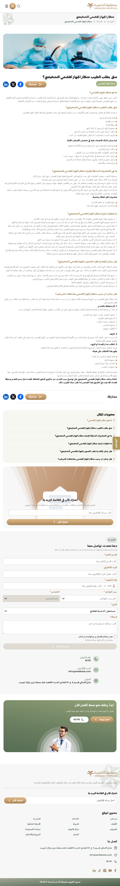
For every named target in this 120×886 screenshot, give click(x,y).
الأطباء (114, 824)
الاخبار (76, 835)
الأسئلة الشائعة (34, 824)
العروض (113, 829)
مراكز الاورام (73, 829)
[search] (19, 6)
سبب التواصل (110, 592)
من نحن (113, 819)
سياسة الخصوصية (33, 829)
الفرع (114, 605)
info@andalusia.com (79, 672)
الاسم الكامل (110, 555)
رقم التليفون (110, 580)
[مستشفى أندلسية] (102, 6)
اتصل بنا (37, 819)
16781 (88, 661)
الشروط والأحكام (33, 835)
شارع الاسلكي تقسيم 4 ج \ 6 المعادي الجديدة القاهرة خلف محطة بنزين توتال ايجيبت (55, 682)
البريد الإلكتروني (110, 567)
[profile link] (115, 870)
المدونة (76, 824)
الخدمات (75, 819)
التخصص (54, 592)
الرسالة (113, 617)
